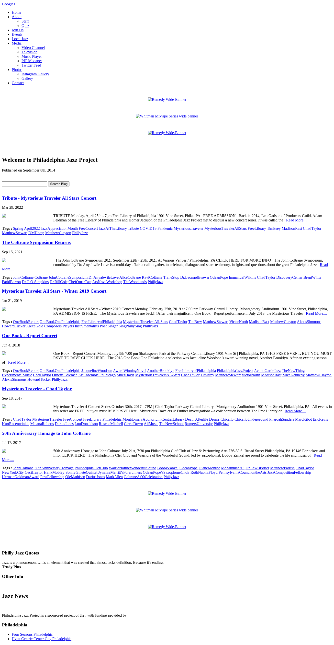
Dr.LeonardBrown (194, 277)
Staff (25, 21)
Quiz (25, 25)
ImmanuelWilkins (242, 277)
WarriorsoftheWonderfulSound (132, 468)
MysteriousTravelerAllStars (225, 228)
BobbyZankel (167, 468)
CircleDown (133, 424)
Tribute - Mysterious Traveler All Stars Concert (49, 198)
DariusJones (64, 424)
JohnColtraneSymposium (68, 277)
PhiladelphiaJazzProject (235, 371)
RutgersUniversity (199, 424)
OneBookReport (26, 322)
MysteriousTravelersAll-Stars (145, 322)
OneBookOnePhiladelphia (60, 322)
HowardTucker (13, 326)
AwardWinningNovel (129, 371)
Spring (18, 228)
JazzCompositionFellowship (289, 472)
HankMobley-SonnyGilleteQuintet (70, 472)
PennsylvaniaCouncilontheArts (243, 472)
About (17, 17)
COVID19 (148, 228)
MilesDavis (125, 375)
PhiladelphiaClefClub (91, 468)
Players (68, 326)
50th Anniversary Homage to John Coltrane (46, 433)
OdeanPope (219, 277)
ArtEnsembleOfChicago (97, 375)
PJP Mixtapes (32, 61)
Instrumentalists (87, 326)
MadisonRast (292, 228)
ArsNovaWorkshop (107, 282)
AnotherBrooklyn (160, 371)
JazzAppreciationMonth (59, 228)
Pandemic (165, 228)
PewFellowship (52, 477)
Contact (18, 83)
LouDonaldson (86, 424)
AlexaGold (34, 326)
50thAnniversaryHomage (54, 468)
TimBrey (274, 228)
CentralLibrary (172, 419)
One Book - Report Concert (29, 335)
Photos (17, 70)
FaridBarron (11, 282)
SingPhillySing (130, 326)
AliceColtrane (130, 277)
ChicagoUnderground (251, 419)
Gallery (27, 78)
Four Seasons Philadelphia (32, 634)
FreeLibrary (257, 228)
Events (17, 34)
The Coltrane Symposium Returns (36, 242)
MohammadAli (233, 468)
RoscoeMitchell (111, 424)
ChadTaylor (312, 228)
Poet (103, 326)
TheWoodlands (135, 282)
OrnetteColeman (65, 375)
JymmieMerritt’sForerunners (120, 472)
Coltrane (41, 277)
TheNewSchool (171, 424)
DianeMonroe (209, 468)
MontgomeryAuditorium (141, 419)
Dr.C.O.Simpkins (35, 282)
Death (189, 419)
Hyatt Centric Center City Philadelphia (41, 639)
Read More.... (296, 220)
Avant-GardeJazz (267, 371)
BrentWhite (312, 277)
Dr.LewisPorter (257, 468)
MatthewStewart (14, 233)
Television (29, 52)
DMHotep (36, 233)
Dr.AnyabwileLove (104, 277)
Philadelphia (112, 419)
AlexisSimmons (309, 322)
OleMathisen (75, 477)
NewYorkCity (13, 472)
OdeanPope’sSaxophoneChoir (166, 472)
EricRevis (320, 419)
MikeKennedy (293, 375)
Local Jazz (20, 39)
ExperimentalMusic (17, 375)
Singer (113, 326)
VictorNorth (238, 322)
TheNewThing (293, 371)
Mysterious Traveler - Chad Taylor (37, 388)
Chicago (227, 419)
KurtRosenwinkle (15, 424)
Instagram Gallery (35, 74)
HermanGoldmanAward (20, 477)
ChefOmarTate (79, 282)
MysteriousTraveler (188, 228)
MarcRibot (303, 419)
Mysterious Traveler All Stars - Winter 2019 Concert (54, 291)
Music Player (32, 56)
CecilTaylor (42, 375)
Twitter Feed (31, 65)
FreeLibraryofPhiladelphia (101, 322)
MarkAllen (114, 477)
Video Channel (33, 48)
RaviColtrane (152, 277)
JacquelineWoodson (96, 371)
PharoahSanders (281, 419)
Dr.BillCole (58, 282)
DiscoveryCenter (289, 277)
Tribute (133, 228)
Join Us (17, 30)
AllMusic (151, 424)
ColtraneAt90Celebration (143, 477)
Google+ (9, 4)
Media (17, 43)
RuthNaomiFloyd (204, 472)
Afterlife (201, 419)
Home (16, 12)
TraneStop (171, 277)
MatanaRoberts (42, 424)
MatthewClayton (58, 233)
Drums (214, 419)
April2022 (32, 228)
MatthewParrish (282, 468)
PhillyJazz (80, 233)
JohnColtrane (23, 277)
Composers (53, 326)
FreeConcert (88, 228)
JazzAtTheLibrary (113, 228)
